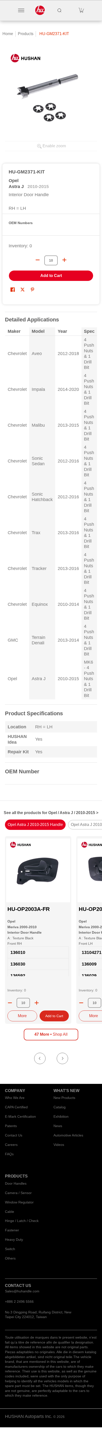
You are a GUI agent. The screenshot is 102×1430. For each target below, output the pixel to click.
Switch (10, 1249)
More (22, 1016)
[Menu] (21, 10)
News (57, 1126)
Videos (58, 1145)
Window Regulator (19, 1202)
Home (7, 34)
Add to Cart (51, 275)
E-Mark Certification (20, 1116)
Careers (11, 1145)
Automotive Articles (68, 1135)
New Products (64, 1098)
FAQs (9, 1154)
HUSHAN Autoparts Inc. (28, 1416)
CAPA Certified (16, 1107)
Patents (11, 1126)
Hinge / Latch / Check (22, 1221)
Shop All (51, 1034)
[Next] (62, 1058)
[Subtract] (10, 1002)
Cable (9, 1212)
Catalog (59, 1107)
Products (25, 34)
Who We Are (15, 1098)
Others (10, 1258)
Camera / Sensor (18, 1193)
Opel (14, 180)
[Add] (36, 1002)
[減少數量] (37, 259)
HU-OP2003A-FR (28, 909)
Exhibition (61, 1116)
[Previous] (40, 1058)
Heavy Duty (14, 1239)
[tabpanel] (51, 551)
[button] (81, 10)
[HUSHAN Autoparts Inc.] (40, 10)
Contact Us (13, 1135)
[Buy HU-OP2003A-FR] (38, 870)
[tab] (35, 825)
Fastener (12, 1230)
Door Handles (15, 1183)
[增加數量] (64, 259)
